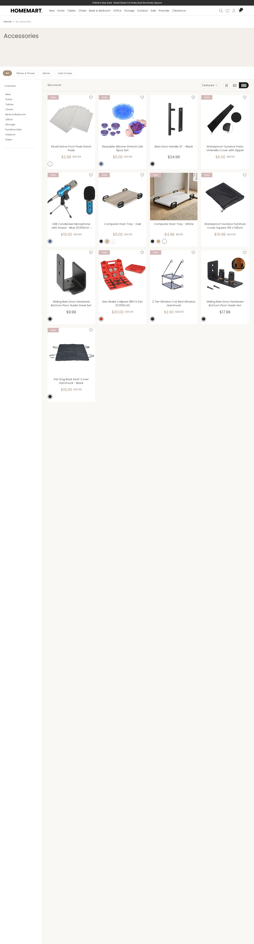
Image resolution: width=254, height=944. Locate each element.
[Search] (221, 11)
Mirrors (46, 73)
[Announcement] (127, 3)
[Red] (101, 319)
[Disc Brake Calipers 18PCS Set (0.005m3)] (122, 274)
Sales (8, 140)
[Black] (152, 163)
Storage (129, 10)
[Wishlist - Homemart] (91, 97)
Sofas (61, 10)
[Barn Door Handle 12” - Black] (174, 119)
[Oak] (107, 241)
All (7, 73)
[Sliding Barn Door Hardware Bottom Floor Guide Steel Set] (71, 274)
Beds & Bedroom (100, 10)
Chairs (82, 10)
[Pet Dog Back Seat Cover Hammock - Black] (71, 352)
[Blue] (101, 163)
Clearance (179, 10)
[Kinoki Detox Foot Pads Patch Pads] (71, 119)
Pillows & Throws (26, 73)
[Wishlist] (227, 11)
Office (117, 10)
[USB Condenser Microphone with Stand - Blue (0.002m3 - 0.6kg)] (71, 196)
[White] (50, 163)
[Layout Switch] (226, 85)
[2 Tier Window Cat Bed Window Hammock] (174, 274)
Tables (71, 10)
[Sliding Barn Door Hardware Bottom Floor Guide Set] (225, 274)
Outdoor (142, 10)
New (52, 10)
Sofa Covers (65, 73)
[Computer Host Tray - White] (174, 196)
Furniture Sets (13, 129)
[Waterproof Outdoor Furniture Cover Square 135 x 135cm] (225, 196)
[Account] (234, 11)
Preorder (164, 10)
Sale (153, 10)
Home (8, 21)
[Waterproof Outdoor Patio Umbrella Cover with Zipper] (225, 119)
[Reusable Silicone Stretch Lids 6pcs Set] (122, 119)
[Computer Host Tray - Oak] (122, 196)
